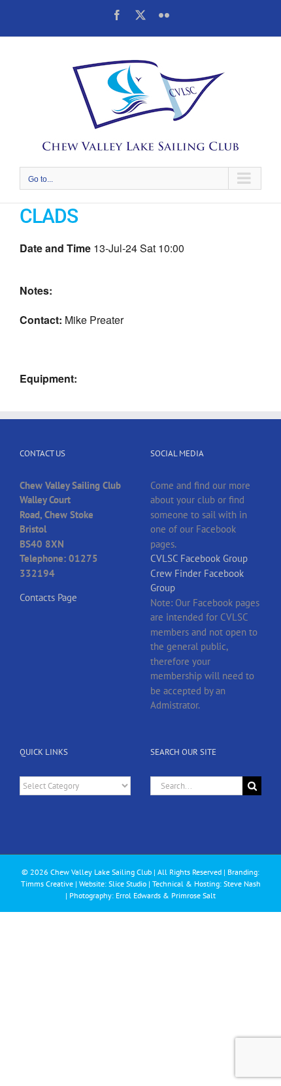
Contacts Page (48, 597)
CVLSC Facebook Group (199, 558)
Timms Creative (47, 883)
